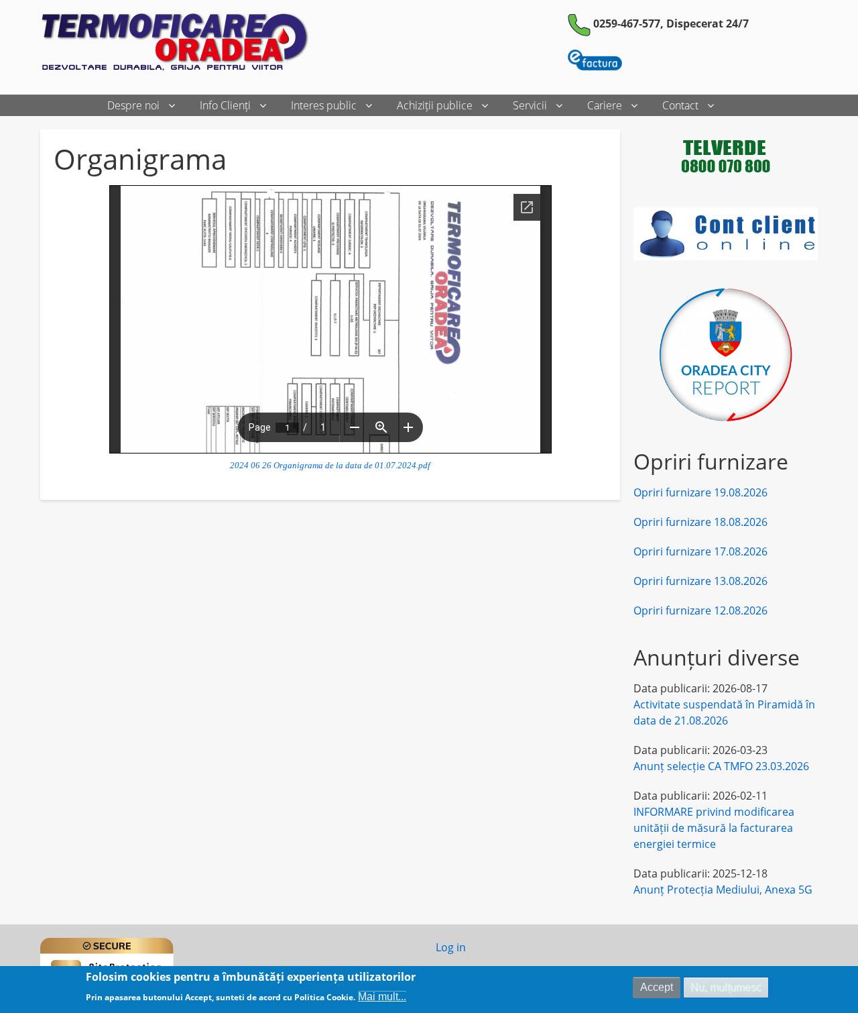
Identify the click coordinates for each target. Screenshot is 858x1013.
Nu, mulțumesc (725, 987)
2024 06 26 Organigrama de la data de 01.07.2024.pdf (330, 465)
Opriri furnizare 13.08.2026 (700, 581)
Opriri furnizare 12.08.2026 (700, 610)
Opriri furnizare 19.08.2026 (700, 492)
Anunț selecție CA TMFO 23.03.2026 (721, 766)
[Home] (179, 43)
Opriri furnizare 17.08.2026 (700, 551)
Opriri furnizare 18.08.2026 (700, 522)
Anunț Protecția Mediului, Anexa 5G (722, 889)
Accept (656, 987)
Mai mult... (382, 996)
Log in (451, 947)
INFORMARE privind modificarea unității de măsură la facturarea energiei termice (713, 827)
